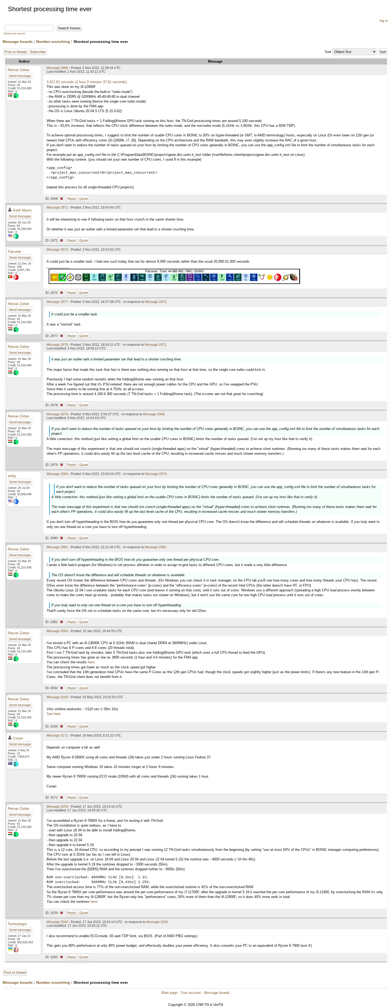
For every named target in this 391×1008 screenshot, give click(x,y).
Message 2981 (57, 547)
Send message (20, 76)
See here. (54, 714)
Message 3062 (57, 631)
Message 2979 (57, 414)
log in (384, 21)
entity (12, 476)
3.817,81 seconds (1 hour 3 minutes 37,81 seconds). (87, 82)
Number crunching (53, 41)
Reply (71, 199)
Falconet (14, 252)
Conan (18, 738)
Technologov (17, 924)
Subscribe (37, 52)
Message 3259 (57, 806)
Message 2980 (57, 474)
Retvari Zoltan (18, 70)
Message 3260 (57, 922)
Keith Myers (22, 210)
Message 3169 (57, 697)
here (91, 662)
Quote (83, 199)
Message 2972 (57, 249)
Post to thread (15, 52)
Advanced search (14, 33)
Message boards (18, 41)
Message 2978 (57, 345)
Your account (191, 993)
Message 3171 (57, 735)
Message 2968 (57, 68)
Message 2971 (57, 207)
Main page (169, 993)
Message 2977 (57, 302)
